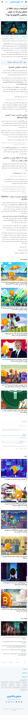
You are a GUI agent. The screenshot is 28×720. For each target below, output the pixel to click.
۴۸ (18, 362)
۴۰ (18, 337)
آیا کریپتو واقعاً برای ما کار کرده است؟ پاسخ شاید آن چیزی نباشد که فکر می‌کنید (15, 583)
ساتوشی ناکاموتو (16, 50)
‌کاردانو (6, 687)
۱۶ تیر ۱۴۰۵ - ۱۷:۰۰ (22, 634)
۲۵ (18, 533)
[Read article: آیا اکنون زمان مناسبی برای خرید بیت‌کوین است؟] (14, 468)
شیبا (2, 687)
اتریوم (10, 687)
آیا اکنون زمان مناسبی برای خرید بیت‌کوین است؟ (15, 479)
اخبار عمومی (4, 408)
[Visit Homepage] (16, 2)
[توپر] (3, 430)
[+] (18, 429)
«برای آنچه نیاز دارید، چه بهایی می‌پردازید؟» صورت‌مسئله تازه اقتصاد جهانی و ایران (14, 654)
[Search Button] (2, 2)
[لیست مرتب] (9, 430)
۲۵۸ (18, 634)
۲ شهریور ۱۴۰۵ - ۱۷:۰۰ (23, 388)
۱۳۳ (18, 559)
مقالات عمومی (4, 476)
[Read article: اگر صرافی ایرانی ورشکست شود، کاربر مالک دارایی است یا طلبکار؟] (14, 545)
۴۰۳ (18, 612)
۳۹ (18, 507)
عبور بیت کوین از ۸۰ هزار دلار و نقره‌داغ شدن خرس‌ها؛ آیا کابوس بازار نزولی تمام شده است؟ (14, 308)
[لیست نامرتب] (11, 430)
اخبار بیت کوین (16, 6)
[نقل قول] (12, 430)
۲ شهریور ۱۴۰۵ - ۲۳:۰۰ (23, 337)
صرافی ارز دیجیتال (4, 682)
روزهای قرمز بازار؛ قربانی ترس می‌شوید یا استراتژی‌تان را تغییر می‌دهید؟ (14, 638)
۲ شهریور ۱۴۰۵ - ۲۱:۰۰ (23, 362)
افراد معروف (22, 253)
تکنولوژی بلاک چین (16, 687)
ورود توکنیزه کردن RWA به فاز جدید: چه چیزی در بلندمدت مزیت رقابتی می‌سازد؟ (16, 504)
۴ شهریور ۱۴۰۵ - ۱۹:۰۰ (23, 285)
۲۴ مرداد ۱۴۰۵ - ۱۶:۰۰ (23, 612)
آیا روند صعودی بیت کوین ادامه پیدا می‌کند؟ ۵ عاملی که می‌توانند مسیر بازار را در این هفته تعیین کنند (14, 385)
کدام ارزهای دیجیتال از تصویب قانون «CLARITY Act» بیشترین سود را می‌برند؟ (14, 610)
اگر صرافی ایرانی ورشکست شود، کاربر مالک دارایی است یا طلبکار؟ (14, 557)
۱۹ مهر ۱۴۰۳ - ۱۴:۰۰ (12, 18)
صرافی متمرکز (4, 553)
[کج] (4, 430)
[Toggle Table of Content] (24, 62)
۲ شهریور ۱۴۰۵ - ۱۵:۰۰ (23, 414)
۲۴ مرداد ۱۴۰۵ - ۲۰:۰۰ (23, 586)
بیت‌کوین (18, 684)
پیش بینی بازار (24, 687)
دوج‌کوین (24, 684)
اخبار (20, 6)
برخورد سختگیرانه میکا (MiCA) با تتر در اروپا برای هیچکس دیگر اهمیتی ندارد (16, 531)
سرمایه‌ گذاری (18, 682)
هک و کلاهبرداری (23, 689)
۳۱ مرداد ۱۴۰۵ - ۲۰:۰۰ (23, 507)
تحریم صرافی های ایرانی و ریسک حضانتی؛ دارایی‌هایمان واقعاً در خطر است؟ (14, 642)
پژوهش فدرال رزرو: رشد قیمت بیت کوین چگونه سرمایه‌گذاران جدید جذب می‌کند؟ (16, 334)
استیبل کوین (11, 684)
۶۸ (18, 311)
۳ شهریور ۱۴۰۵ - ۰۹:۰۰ (23, 311)
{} (17, 429)
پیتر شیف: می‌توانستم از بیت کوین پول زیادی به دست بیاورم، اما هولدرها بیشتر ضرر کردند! (14, 360)
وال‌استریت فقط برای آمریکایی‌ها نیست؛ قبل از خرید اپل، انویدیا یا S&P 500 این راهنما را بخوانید (15, 631)
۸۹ (18, 586)
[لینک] (15, 430)
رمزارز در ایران (4, 684)
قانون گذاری (24, 682)
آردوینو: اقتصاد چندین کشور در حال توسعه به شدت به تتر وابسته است (14, 411)
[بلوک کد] (14, 430)
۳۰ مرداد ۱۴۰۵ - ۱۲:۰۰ (23, 559)
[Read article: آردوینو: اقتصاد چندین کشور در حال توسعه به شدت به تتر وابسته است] (14, 400)
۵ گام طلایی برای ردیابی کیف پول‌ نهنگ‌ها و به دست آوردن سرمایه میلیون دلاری (13, 650)
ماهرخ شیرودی (21, 18)
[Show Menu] (25, 2)
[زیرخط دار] (6, 430)
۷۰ (18, 388)
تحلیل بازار (3, 382)
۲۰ (18, 414)
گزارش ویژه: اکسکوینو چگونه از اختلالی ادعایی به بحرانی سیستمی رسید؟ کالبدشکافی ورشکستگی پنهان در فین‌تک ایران (14, 646)
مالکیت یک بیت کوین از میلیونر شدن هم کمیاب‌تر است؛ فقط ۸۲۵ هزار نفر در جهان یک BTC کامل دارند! (14, 283)
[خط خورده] (7, 430)
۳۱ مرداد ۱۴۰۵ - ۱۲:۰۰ (23, 533)
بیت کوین (16, 253)
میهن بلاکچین (25, 6)
